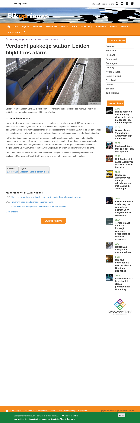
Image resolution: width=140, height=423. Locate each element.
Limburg (110, 67)
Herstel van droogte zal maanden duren (123, 249)
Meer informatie (67, 419)
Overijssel (111, 80)
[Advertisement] (55, 206)
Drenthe (110, 46)
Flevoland (111, 50)
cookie (104, 4)
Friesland (110, 55)
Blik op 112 (13, 32)
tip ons (111, 4)
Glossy (64, 26)
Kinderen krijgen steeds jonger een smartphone (124, 149)
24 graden (22, 3)
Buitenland (101, 26)
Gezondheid (52, 26)
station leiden (43, 172)
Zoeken (25, 32)
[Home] (28, 16)
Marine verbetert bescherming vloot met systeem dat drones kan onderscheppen (124, 117)
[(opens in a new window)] (117, 4)
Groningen (111, 63)
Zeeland (110, 89)
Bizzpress (125, 26)
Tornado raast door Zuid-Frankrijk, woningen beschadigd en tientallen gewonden (123, 231)
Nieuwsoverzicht (9, 26)
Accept (121, 415)
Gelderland (111, 59)
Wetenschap (86, 26)
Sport (74, 26)
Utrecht (109, 84)
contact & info (96, 4)
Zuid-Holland (12, 172)
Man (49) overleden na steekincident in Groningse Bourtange (123, 265)
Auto (16, 26)
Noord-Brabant (113, 72)
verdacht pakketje (28, 172)
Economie (37, 26)
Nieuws (113, 26)
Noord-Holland (113, 76)
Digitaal (25, 26)
